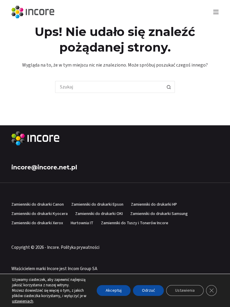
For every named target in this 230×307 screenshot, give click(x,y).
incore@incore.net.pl (44, 167)
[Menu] (216, 12)
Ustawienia (185, 291)
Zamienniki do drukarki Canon (37, 204)
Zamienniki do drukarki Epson (97, 204)
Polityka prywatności (80, 247)
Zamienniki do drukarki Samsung (159, 213)
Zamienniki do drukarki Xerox (37, 223)
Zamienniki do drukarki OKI (99, 213)
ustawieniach (22, 301)
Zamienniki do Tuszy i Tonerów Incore (134, 223)
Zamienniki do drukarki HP (154, 204)
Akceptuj (114, 291)
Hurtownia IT (82, 223)
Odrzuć (148, 291)
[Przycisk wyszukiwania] (169, 87)
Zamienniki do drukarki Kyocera (39, 213)
